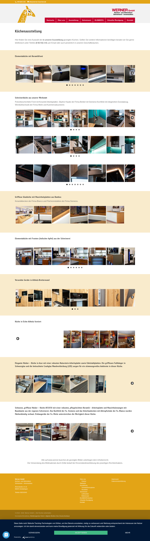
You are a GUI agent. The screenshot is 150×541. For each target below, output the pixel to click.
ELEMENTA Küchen (86, 498)
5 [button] (77, 85)
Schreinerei (86, 20)
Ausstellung (73, 20)
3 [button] (72, 85)
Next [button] (132, 73)
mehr (127, 533)
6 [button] (80, 85)
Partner (84, 481)
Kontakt (130, 20)
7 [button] (83, 85)
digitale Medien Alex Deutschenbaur (58, 516)
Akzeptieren (81, 533)
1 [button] (67, 85)
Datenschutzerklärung (119, 481)
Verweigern (34, 533)
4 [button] (75, 85)
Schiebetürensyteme (88, 487)
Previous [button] (18, 73)
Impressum (115, 479)
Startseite (50, 20)
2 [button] (69, 85)
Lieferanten (85, 494)
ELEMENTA (99, 20)
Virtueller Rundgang (115, 20)
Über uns (61, 20)
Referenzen (85, 496)
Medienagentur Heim (37, 516)
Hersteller (85, 489)
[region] (75, 74)
